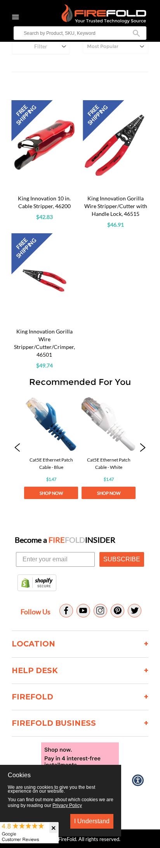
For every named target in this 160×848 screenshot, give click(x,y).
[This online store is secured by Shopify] (36, 583)
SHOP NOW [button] (51, 493)
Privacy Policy (67, 805)
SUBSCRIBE (121, 559)
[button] (17, 448)
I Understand (92, 821)
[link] (51, 448)
